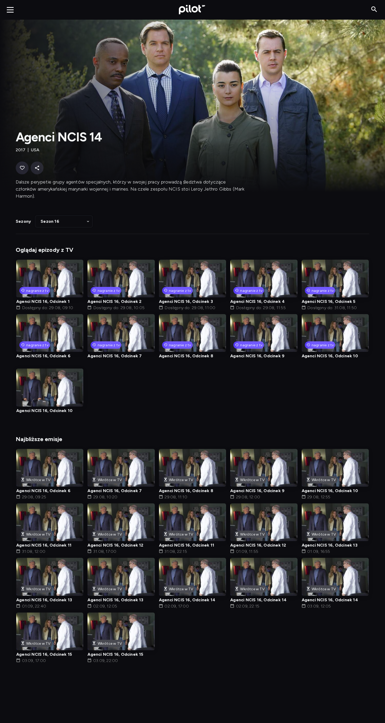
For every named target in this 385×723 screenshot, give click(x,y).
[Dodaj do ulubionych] (22, 168)
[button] (64, 221)
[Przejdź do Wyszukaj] (374, 9)
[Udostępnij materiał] (37, 168)
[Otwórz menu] (10, 9)
